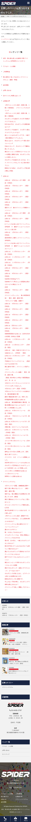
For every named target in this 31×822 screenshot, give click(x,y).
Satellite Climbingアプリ (12, 279)
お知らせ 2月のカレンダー (13, 325)
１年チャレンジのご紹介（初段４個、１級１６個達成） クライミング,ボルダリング (17, 107)
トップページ (5, 39)
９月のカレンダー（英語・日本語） (16, 388)
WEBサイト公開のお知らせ (13, 476)
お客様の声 (6, 101)
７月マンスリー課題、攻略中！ (14, 301)
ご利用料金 (6, 71)
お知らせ (6, 176)
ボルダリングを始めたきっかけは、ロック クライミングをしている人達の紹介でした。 (17, 162)
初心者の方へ (5, 796)
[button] (28, 3)
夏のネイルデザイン (11, 529)
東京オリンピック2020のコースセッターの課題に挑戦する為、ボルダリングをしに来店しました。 (17, 154)
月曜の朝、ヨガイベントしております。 (17, 427)
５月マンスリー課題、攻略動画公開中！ (17, 485)
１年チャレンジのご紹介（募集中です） (17, 516)
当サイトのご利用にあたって (12, 95)
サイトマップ (5, 754)
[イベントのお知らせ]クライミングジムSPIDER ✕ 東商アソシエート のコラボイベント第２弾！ (17, 226)
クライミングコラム (9, 481)
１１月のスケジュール (12, 473)
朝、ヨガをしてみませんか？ (14, 532)
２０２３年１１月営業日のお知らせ (16, 471)
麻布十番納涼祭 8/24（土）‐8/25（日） (17, 397)
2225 (6, 287)
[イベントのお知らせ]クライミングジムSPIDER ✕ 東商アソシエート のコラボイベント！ (17, 246)
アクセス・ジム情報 (9, 66)
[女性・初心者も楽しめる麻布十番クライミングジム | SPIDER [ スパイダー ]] (8, 3)
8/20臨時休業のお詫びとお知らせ (15, 399)
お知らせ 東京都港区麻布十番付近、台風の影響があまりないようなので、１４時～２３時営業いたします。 (17, 405)
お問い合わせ (7, 90)
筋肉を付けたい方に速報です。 (14, 579)
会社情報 (6, 85)
